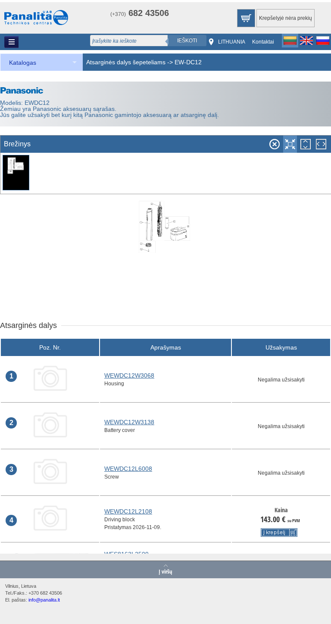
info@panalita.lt (44, 599)
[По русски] (323, 40)
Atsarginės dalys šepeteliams (126, 62)
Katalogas (22, 62)
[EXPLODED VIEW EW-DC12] (15, 173)
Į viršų (165, 570)
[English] (306, 40)
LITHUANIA (231, 42)
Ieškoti (187, 41)
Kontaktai (263, 42)
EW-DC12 (188, 62)
